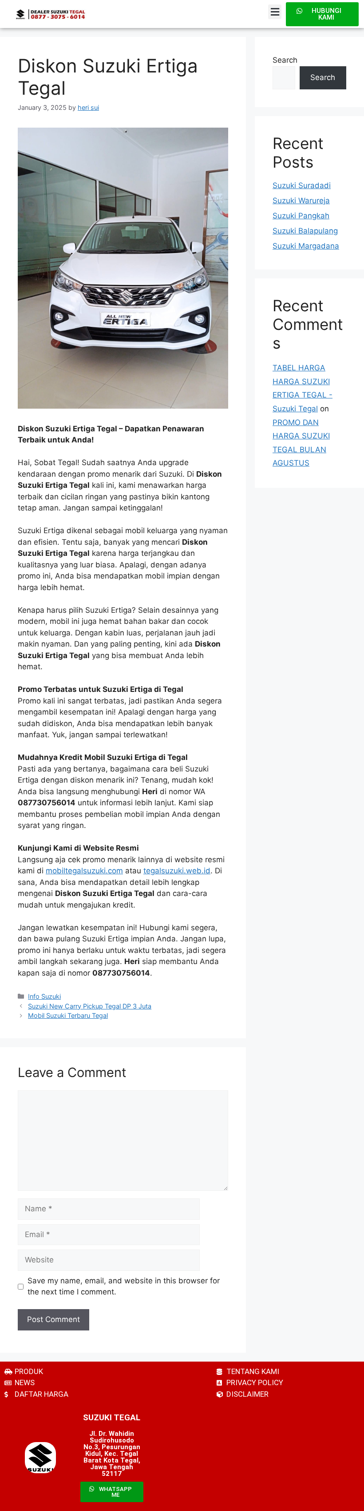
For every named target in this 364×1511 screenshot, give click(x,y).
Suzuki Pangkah (301, 215)
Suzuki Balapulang (305, 230)
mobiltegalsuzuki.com (84, 870)
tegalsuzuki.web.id (176, 870)
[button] (274, 11)
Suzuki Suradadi (302, 185)
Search (285, 60)
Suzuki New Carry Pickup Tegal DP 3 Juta (89, 1006)
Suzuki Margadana (306, 245)
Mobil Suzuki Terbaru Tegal (68, 1015)
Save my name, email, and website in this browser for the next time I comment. (124, 1286)
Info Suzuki (44, 996)
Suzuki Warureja (301, 200)
